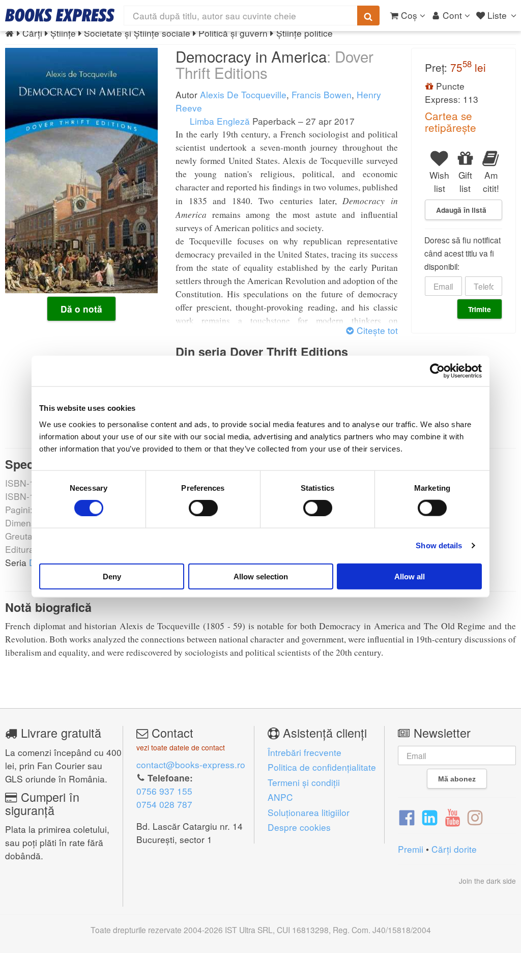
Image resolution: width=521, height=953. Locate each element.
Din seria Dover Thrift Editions (262, 351)
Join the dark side (487, 881)
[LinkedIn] (430, 816)
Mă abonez (457, 779)
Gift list (465, 181)
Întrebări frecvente (304, 752)
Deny (112, 576)
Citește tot (376, 330)
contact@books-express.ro (190, 764)
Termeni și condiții (304, 782)
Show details (439, 545)
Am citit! (491, 181)
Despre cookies (299, 827)
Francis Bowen (322, 94)
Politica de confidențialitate (322, 767)
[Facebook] (407, 816)
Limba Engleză (218, 121)
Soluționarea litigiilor (309, 812)
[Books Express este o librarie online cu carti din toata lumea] (59, 15)
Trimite (479, 309)
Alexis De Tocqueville (243, 94)
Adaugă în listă (461, 210)
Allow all (409, 576)
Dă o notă (81, 309)
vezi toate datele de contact (180, 747)
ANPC (280, 797)
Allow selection (261, 576)
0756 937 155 (164, 790)
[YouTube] (452, 816)
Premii (410, 849)
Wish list (439, 181)
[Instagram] (475, 816)
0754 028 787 (164, 804)
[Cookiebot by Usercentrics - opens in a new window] (437, 371)
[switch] (203, 508)
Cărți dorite (454, 849)
